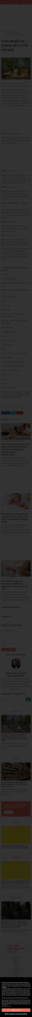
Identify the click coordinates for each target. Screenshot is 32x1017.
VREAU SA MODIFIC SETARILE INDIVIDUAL (16, 1014)
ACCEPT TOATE (16, 1010)
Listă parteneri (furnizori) (6, 1006)
